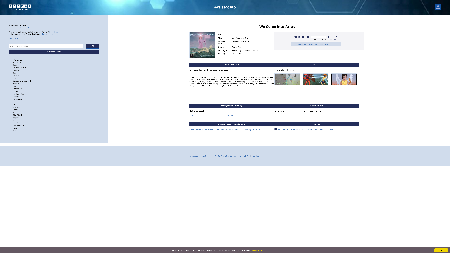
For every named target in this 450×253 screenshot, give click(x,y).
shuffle (334, 39)
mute (329, 37)
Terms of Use (244, 156)
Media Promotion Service (225, 156)
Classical (16, 70)
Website (230, 115)
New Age (17, 107)
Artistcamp (225, 6)
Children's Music (19, 68)
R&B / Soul (17, 115)
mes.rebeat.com (206, 156)
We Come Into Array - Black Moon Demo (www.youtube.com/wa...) (306, 129)
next (303, 37)
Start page (13, 38)
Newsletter (256, 156)
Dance (15, 78)
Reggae (16, 118)
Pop (14, 112)
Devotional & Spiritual (22, 81)
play (299, 37)
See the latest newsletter (20, 28)
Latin (15, 104)
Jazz (14, 102)
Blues (15, 65)
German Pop (18, 91)
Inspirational (18, 99)
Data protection (258, 250)
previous (295, 37)
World (15, 131)
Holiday (16, 96)
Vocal (15, 128)
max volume (337, 37)
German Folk (18, 89)
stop (307, 37)
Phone (192, 115)
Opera (15, 110)
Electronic (17, 83)
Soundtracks (18, 123)
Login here (53, 32)
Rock (15, 120)
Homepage (193, 156)
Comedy (16, 73)
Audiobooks (17, 62)
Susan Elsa (236, 35)
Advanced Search (54, 52)
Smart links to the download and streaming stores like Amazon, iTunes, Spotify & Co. (225, 130)
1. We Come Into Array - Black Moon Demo (312, 44)
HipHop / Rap (18, 94)
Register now (47, 34)
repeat (331, 39)
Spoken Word (18, 125)
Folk (14, 86)
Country (16, 75)
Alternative (17, 60)
